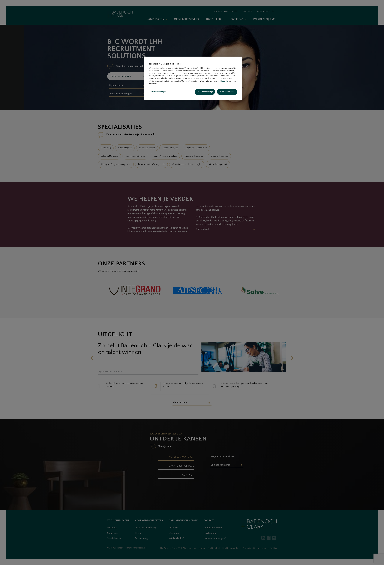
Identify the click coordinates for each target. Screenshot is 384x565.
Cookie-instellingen (157, 92)
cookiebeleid (223, 81)
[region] (193, 78)
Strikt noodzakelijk (205, 92)
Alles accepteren (227, 92)
